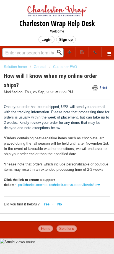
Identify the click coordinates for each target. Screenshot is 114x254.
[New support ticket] (69, 52)
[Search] (61, 52)
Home (45, 228)
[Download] (46, 122)
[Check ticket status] (82, 52)
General (40, 66)
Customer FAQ (65, 66)
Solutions (66, 228)
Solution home (16, 66)
